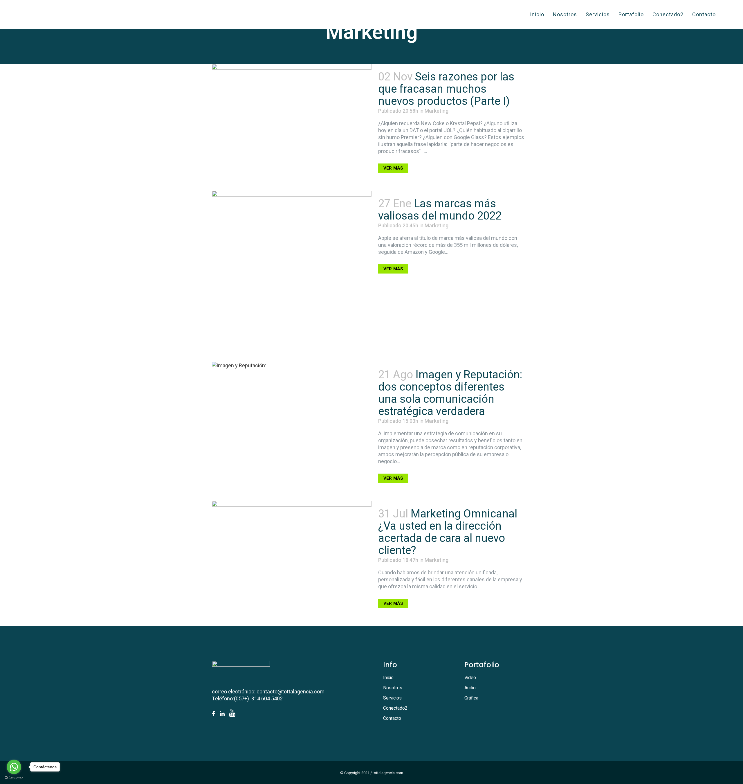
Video (470, 677)
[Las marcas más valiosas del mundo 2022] (292, 270)
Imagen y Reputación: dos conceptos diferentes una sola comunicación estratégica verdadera (450, 393)
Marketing (436, 111)
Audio (470, 688)
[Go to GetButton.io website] (14, 778)
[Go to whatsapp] (14, 767)
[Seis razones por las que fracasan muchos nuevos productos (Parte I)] (292, 104)
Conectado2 (395, 708)
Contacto (392, 718)
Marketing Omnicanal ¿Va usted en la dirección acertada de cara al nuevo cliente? (447, 532)
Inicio (388, 677)
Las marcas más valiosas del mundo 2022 (440, 209)
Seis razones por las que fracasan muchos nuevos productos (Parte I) (446, 88)
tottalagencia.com (388, 773)
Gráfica (471, 698)
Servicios (392, 698)
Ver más (393, 168)
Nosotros (392, 688)
